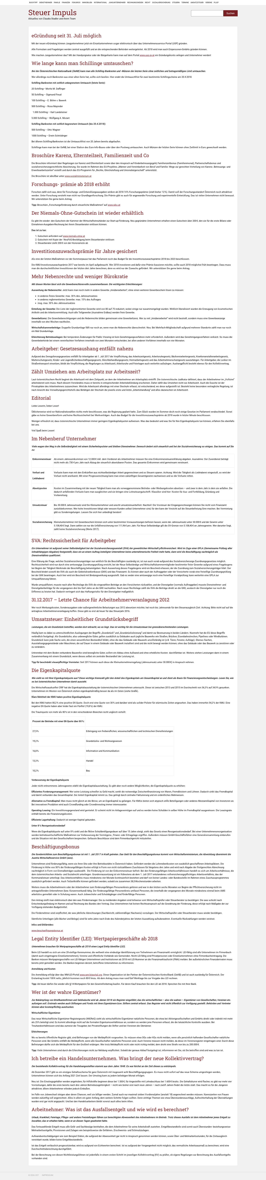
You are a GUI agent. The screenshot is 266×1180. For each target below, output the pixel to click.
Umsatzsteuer (197, 3)
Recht (147, 3)
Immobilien (87, 3)
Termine (185, 3)
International (100, 3)
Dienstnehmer (45, 3)
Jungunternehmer (117, 3)
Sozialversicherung (161, 3)
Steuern (176, 3)
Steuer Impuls (52, 12)
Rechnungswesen (135, 3)
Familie (57, 3)
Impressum (47, 1175)
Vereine (208, 3)
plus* (216, 3)
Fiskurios (76, 3)
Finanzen (66, 3)
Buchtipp (33, 3)
